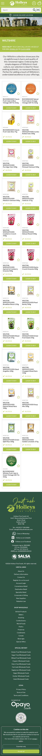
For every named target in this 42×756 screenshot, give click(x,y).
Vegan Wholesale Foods (21, 673)
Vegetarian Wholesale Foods (21, 670)
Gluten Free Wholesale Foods (21, 652)
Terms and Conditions (21, 695)
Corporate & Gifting (21, 595)
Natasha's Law (21, 601)
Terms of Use (21, 692)
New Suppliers (21, 598)
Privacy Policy (21, 689)
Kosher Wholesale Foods (21, 676)
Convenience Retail (21, 586)
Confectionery (21, 620)
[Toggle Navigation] (2, 3)
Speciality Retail (21, 592)
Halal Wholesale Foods (21, 679)
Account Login (21, 583)
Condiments (21, 633)
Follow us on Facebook (23, 541)
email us (14, 49)
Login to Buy (11, 108)
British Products (21, 611)
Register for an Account (21, 580)
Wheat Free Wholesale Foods (21, 658)
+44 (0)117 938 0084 (22, 527)
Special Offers (21, 642)
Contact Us (21, 577)
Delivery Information (21, 574)
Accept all (21, 751)
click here (25, 49)
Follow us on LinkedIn (23, 538)
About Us (21, 571)
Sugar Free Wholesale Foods (21, 655)
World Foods (21, 624)
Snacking (21, 617)
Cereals (21, 636)
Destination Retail (21, 589)
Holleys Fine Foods (18, 3)
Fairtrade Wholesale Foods (21, 667)
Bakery (21, 614)
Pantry (21, 627)
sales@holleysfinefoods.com (23, 529)
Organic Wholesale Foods (21, 661)
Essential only (21, 746)
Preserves (21, 630)
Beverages (21, 639)
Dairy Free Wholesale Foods (21, 664)
